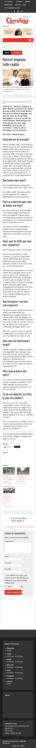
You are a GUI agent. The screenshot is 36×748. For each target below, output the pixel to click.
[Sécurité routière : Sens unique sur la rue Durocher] (23, 470)
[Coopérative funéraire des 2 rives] (18, 34)
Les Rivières (19, 1)
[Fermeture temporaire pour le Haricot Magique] (9, 470)
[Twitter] (18, 11)
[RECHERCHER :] (18, 44)
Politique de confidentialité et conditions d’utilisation (14, 742)
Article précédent (19, 518)
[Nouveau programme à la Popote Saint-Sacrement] (9, 489)
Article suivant (16, 521)
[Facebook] (14, 11)
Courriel (8, 563)
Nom (6, 556)
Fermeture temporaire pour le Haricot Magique (9, 477)
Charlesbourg (8, 5)
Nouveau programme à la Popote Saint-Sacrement (8, 497)
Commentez (9, 541)
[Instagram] (21, 11)
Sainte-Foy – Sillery (20, 5)
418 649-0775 (9, 728)
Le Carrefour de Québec (19, 102)
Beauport (27, 1)
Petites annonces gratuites (12, 8)
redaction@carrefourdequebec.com (17, 726)
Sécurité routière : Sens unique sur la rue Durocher (22, 477)
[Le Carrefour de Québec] (18, 20)
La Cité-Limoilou (8, 1)
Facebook (11, 439)
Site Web (8, 569)
